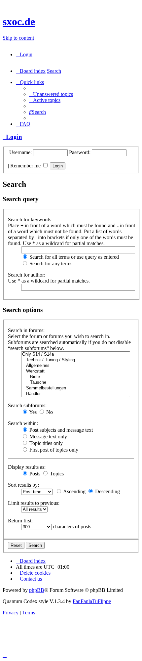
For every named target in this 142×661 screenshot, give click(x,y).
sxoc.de (19, 21)
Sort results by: (23, 485)
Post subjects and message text (60, 430)
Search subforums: (27, 405)
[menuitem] (24, 54)
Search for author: (26, 275)
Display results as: (27, 467)
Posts (34, 473)
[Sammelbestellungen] (75, 388)
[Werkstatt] (75, 371)
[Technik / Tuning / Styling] (75, 360)
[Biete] (75, 377)
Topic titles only (45, 443)
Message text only (47, 436)
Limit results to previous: (33, 503)
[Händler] (75, 394)
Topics (56, 473)
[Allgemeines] (75, 366)
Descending (107, 491)
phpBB (36, 590)
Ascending (74, 491)
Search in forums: (26, 330)
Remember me (26, 165)
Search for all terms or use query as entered (73, 257)
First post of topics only (53, 450)
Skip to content (18, 38)
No (49, 412)
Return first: (20, 520)
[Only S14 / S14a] (75, 354)
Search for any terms (50, 263)
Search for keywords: (30, 219)
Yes (32, 412)
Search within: (23, 423)
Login (12, 136)
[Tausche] (75, 382)
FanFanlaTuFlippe (92, 601)
